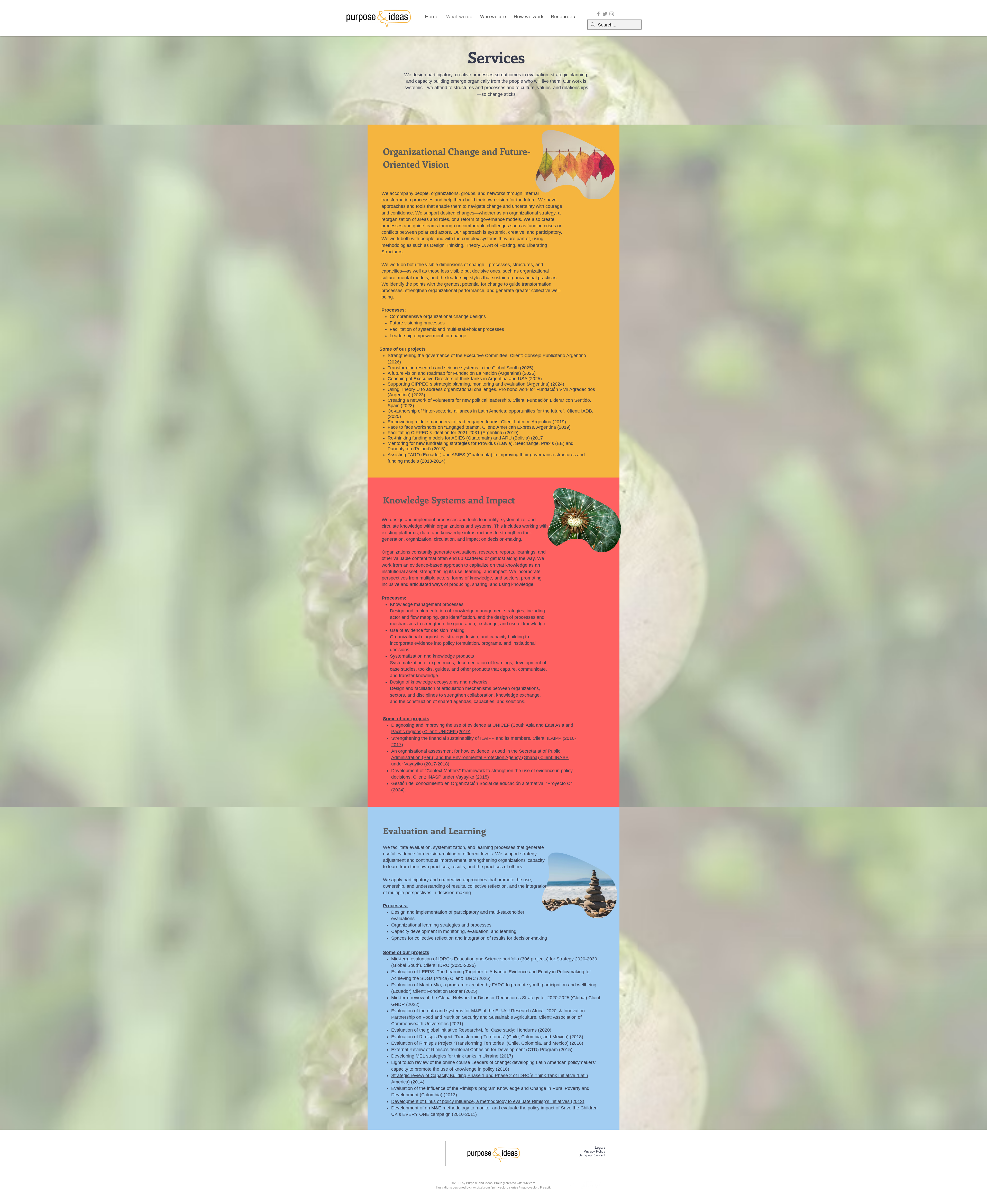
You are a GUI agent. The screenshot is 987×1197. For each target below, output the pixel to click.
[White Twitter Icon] (581, 1185)
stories (513, 1187)
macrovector (529, 1187)
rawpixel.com (480, 1187)
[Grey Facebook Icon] (598, 14)
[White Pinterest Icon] (589, 1185)
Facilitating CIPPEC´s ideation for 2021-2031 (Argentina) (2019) (453, 432)
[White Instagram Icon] (598, 1185)
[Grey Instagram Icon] (612, 14)
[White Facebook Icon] (572, 1185)
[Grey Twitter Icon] (605, 14)
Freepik (545, 1187)
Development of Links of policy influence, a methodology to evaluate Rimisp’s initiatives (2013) (487, 1101)
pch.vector (499, 1187)
